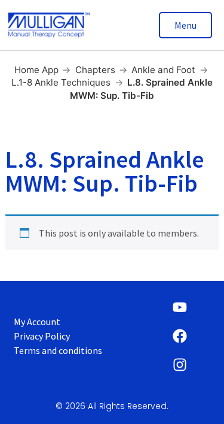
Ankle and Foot (163, 69)
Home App (36, 69)
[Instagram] (179, 364)
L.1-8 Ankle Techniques (61, 82)
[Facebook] (179, 336)
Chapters (95, 69)
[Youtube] (179, 307)
